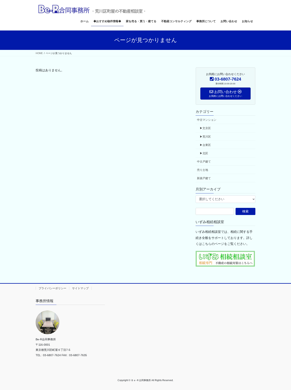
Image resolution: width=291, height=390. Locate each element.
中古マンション (206, 119)
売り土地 (202, 169)
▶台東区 (205, 144)
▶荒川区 (205, 136)
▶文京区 (205, 128)
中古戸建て (204, 161)
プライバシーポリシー (52, 288)
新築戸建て (204, 178)
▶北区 (204, 153)
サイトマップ (80, 288)
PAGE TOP (280, 374)
